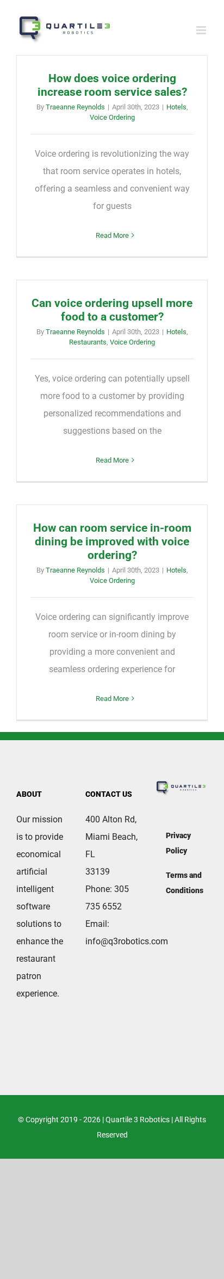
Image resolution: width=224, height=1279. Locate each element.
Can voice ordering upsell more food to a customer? (112, 310)
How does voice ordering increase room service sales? (112, 85)
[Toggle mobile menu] (202, 30)
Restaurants (88, 342)
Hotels (176, 107)
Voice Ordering (112, 117)
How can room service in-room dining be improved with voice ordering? (112, 541)
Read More (112, 235)
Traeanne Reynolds (75, 107)
